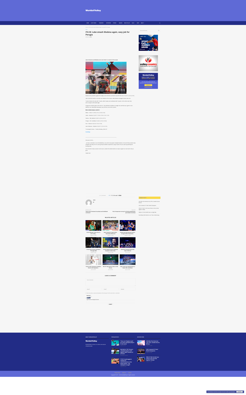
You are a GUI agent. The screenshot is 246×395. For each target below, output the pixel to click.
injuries (120, 22)
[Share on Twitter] (112, 195)
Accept (239, 391)
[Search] (159, 23)
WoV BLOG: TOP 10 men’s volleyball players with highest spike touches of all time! (126, 351)
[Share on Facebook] (111, 195)
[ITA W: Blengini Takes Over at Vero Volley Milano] (93, 225)
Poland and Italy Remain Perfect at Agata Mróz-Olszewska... (127, 233)
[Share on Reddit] (116, 195)
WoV (91, 37)
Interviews (108, 22)
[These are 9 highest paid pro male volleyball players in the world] (115, 342)
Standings (88, 131)
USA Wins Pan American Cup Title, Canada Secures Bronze (153, 342)
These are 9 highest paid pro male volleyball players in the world (127, 342)
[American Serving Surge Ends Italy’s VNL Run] (127, 242)
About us (124, 372)
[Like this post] (109, 195)
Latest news (93, 22)
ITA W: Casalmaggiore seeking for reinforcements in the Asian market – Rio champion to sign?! (126, 362)
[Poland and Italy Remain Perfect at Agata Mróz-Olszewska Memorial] (127, 225)
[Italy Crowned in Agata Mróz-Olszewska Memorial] (110, 225)
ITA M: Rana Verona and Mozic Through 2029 (93, 250)
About (142, 22)
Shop (138, 22)
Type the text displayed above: (92, 299)
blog (133, 22)
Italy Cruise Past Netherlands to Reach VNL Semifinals (127, 267)
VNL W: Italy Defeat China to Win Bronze (110, 267)
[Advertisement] (135, 11)
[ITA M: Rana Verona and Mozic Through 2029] (93, 242)
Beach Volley (127, 22)
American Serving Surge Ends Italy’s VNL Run (127, 250)
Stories (114, 22)
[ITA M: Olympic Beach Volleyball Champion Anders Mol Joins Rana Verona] (110, 242)
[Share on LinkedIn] (115, 195)
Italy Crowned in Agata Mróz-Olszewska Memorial (110, 233)
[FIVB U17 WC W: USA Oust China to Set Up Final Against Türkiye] (141, 359)
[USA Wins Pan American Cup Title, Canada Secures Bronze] (141, 342)
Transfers (101, 22)
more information (232, 391)
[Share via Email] (120, 195)
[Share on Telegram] (119, 195)
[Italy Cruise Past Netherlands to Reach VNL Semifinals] (127, 259)
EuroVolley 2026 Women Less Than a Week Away (149, 215)
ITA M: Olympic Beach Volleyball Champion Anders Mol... (110, 250)
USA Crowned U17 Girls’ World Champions (147, 205)
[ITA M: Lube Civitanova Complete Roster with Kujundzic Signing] (93, 259)
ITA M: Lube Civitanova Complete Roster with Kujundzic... (93, 267)
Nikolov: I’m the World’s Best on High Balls (147, 212)
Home (87, 22)
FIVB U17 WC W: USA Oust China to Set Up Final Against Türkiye (152, 358)
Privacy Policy (117, 372)
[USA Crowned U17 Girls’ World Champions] (141, 351)
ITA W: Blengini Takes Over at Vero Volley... (93, 233)
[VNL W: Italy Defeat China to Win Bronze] (110, 259)
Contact (130, 372)
